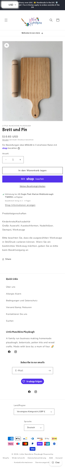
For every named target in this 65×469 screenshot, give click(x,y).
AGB (51, 458)
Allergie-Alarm (13, 293)
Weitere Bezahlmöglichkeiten (33, 186)
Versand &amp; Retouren (19, 307)
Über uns (10, 286)
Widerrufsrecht (18, 458)
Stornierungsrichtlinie (44, 462)
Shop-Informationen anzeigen (20, 205)
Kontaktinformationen (23, 462)
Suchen (10, 320)
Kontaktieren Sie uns (16, 314)
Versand (5, 140)
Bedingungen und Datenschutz (21, 300)
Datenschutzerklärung (37, 458)
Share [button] (8, 259)
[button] (6, 20)
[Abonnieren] (49, 370)
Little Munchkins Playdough (31, 454)
